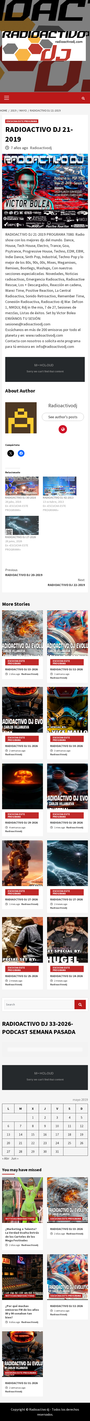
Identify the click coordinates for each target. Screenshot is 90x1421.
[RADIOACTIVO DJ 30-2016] (22, 486)
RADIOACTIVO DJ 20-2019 (23, 572)
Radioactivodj (41, 147)
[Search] (83, 98)
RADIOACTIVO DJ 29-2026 (21, 822)
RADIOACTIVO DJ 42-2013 (58, 497)
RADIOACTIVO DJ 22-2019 (66, 582)
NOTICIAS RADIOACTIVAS (19, 1218)
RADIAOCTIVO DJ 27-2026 (21, 899)
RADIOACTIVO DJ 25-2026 (21, 976)
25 (69, 1143)
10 (57, 1126)
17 (57, 1134)
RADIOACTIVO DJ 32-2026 (66, 669)
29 (33, 1151)
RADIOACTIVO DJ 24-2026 (66, 976)
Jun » (14, 1158)
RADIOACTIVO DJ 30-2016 (20, 497)
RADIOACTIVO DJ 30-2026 (66, 746)
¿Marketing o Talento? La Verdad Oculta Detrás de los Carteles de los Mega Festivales (22, 1234)
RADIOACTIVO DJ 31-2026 (21, 746)
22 (33, 1143)
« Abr (5, 1158)
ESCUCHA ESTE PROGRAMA (21, 121)
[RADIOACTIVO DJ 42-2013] (59, 486)
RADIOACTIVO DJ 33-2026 (21, 669)
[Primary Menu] (5, 98)
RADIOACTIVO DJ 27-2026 (20, 537)
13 (8, 1134)
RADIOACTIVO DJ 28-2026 (66, 822)
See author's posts (62, 416)
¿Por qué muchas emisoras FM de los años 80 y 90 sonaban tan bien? (22, 1311)
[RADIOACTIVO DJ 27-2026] (22, 525)
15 (33, 1134)
